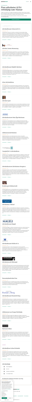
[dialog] (7, 390)
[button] (30, 1)
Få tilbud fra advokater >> (16, 19)
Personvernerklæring (8, 389)
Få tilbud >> (9, 39)
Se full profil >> (4, 39)
